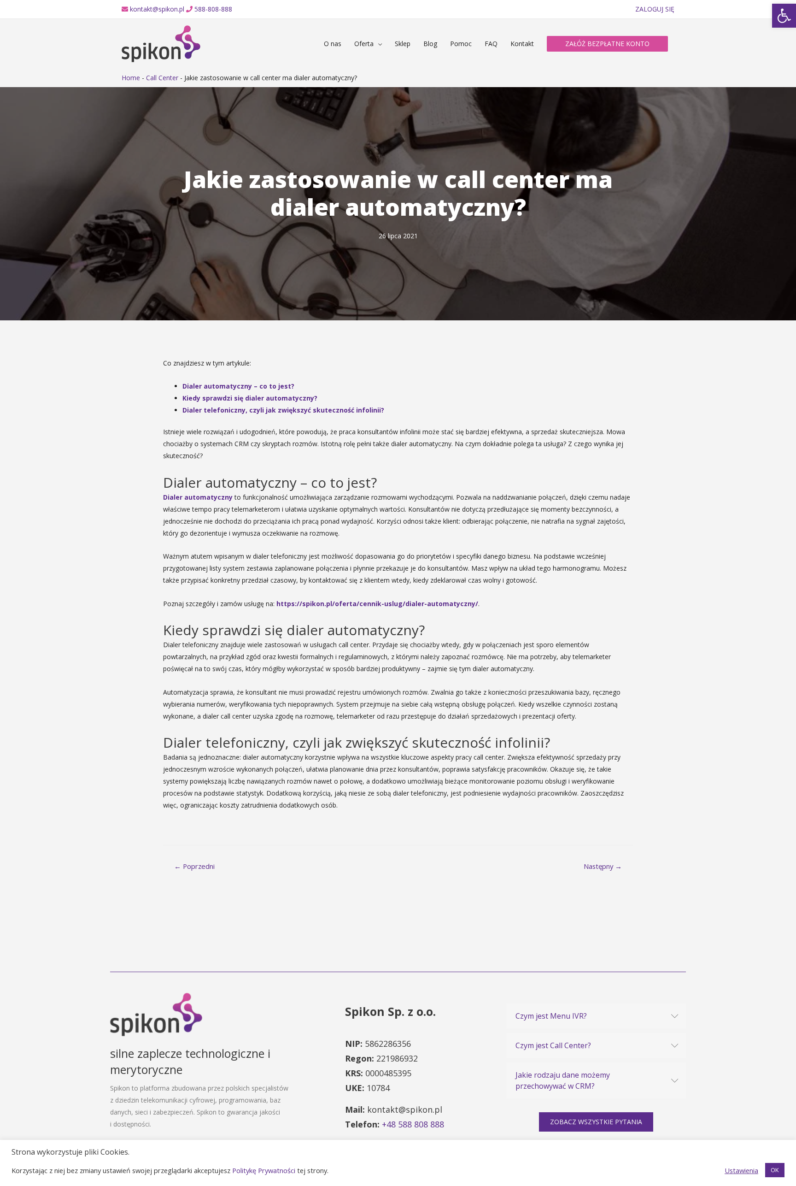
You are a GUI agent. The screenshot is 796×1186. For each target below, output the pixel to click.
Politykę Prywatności (263, 1170)
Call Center (162, 77)
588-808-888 (213, 9)
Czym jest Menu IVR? (551, 1016)
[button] (596, 1122)
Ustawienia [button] (741, 1170)
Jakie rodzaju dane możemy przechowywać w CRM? (562, 1080)
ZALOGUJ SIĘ (654, 9)
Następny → (603, 866)
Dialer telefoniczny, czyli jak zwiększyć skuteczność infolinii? (283, 410)
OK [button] (775, 1170)
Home (131, 77)
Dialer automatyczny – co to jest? (238, 386)
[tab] (596, 1015)
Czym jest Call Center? (553, 1045)
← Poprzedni (194, 866)
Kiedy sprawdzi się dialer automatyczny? (249, 398)
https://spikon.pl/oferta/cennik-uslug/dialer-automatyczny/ (377, 603)
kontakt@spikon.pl (157, 9)
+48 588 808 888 (413, 1124)
